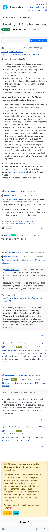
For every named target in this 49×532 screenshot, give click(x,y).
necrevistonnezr (10, 48)
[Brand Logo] (5, 7)
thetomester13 (9, 347)
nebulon (7, 235)
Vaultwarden (16, 29)
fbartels (7, 379)
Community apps (37, 7)
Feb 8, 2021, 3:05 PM (32, 379)
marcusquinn (9, 195)
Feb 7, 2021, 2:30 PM (29, 195)
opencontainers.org (16, 172)
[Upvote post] (42, 184)
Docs (37, 10)
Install (44, 10)
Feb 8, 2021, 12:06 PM (32, 256)
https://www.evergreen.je (29, 221)
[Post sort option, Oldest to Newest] (4, 40)
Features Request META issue (14, 440)
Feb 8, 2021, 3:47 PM (16, 434)
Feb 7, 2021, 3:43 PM (31, 235)
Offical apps (40, 4)
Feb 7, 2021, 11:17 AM (32, 48)
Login (16, 513)
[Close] (44, 464)
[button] (3, 528)
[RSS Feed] (3, 33)
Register (8, 513)
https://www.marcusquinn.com (25, 223)
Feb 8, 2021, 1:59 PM (37, 347)
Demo (30, 10)
